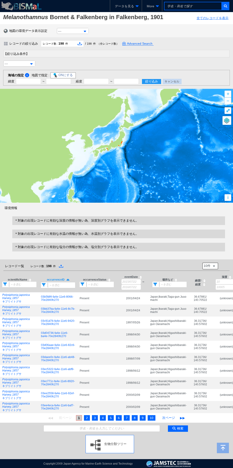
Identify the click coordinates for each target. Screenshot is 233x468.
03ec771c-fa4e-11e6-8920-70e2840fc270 (58, 383)
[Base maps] (227, 120)
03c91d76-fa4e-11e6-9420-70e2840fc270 (58, 322)
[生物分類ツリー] (110, 437)
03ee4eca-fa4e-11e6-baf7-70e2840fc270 (57, 407)
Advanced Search (139, 43)
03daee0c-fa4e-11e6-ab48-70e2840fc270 (58, 358)
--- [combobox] (59, 31)
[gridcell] (19, 298)
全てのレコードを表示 (212, 18)
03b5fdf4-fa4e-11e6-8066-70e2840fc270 (57, 298)
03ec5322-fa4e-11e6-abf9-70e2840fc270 (57, 371)
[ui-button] (225, 6)
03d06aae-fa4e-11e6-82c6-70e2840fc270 (58, 346)
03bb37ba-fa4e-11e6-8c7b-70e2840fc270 (58, 310)
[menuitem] (126, 6)
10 (151, 418)
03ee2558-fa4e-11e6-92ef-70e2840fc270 (57, 395)
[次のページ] (168, 418)
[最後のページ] (182, 418)
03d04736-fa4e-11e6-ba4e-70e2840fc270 (54, 334)
